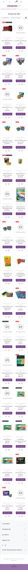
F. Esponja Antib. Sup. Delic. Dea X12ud (7, 274)
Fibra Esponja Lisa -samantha (7, 440)
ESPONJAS (14, 9)
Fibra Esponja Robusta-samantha (7, 473)
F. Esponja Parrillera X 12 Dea (20, 340)
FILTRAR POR (6, 18)
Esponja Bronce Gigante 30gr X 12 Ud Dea (20, 108)
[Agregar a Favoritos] (9, 51)
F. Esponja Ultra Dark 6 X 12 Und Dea (7, 374)
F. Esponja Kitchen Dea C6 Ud (20, 307)
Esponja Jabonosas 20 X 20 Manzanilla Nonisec (7, 207)
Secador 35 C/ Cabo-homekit (20, 507)
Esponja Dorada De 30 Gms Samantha (21, 174)
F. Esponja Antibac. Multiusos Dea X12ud (20, 241)
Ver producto (8, 47)
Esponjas (7, 39)
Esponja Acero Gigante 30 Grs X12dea (7, 75)
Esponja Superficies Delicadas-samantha (20, 207)
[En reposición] (21, 427)
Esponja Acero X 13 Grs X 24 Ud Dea (20, 75)
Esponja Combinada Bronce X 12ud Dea (7, 174)
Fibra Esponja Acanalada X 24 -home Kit (20, 407)
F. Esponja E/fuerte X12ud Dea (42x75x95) (7, 307)
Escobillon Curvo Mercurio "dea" (20, 41)
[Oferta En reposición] (7, 28)
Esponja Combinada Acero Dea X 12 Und (21, 141)
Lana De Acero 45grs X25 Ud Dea (7, 507)
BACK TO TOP (14, 566)
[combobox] (16, 17)
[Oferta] (21, 128)
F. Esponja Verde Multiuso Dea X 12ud (20, 374)
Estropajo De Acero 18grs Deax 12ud (7, 241)
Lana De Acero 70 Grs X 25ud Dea (20, 473)
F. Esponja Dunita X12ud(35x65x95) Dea (20, 274)
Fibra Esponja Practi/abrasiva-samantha (20, 440)
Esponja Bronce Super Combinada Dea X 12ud (7, 141)
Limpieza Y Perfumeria (7, 38)
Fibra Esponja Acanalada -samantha (7, 407)
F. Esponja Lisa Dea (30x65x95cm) (7, 340)
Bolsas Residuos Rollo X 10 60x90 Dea (7, 41)
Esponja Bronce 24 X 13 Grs (7, 108)
